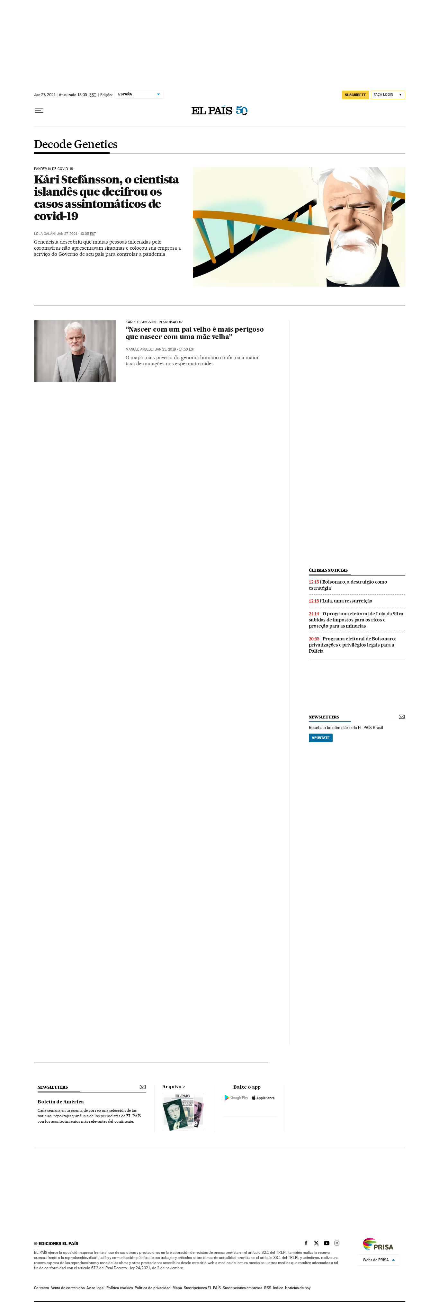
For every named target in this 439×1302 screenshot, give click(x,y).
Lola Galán (44, 234)
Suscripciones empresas (242, 1288)
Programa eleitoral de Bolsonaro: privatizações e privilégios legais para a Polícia (352, 645)
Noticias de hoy (297, 1288)
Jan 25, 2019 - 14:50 (175, 349)
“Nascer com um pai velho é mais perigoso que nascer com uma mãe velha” (195, 334)
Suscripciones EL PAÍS (202, 1288)
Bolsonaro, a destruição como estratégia (348, 585)
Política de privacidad (153, 1288)
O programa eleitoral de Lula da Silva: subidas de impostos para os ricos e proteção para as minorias (357, 620)
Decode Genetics (76, 145)
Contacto (41, 1288)
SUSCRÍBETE (355, 95)
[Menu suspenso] (39, 111)
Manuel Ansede (139, 349)
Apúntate (321, 738)
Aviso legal (95, 1288)
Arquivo (172, 1087)
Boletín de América (61, 1102)
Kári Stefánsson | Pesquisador (154, 322)
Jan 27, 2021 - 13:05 (76, 234)
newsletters (324, 717)
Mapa (177, 1288)
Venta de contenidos (68, 1288)
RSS (267, 1288)
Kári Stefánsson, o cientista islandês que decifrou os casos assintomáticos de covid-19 (106, 197)
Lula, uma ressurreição (347, 601)
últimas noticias (328, 570)
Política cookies (119, 1288)
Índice (278, 1288)
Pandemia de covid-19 (53, 169)
